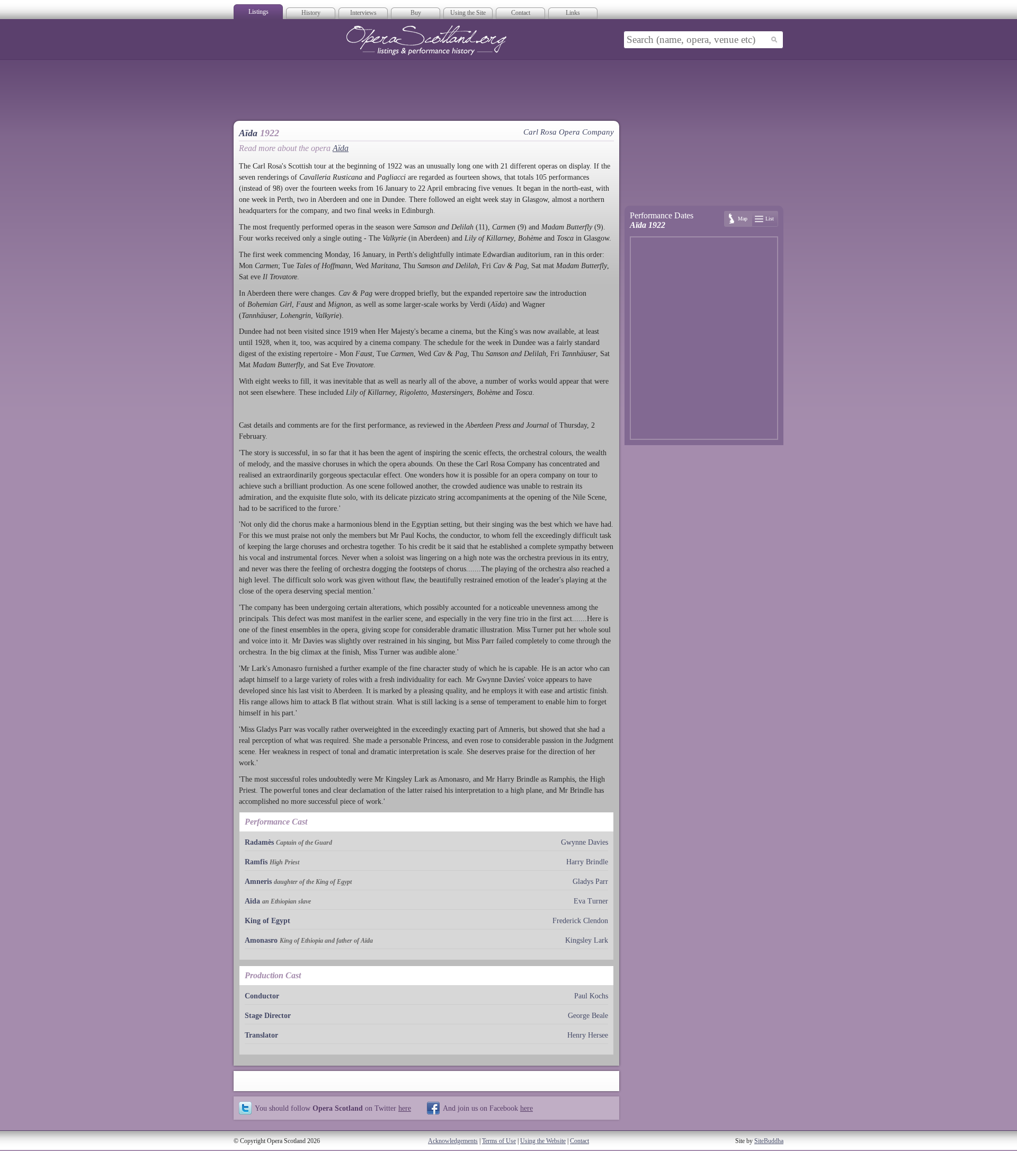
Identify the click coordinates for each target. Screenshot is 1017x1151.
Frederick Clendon (580, 921)
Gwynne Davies (584, 842)
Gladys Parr (590, 882)
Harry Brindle (587, 862)
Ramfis (256, 862)
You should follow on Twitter (333, 1108)
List (769, 219)
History (310, 12)
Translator (261, 1035)
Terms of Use (499, 1141)
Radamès (259, 842)
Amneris (258, 882)
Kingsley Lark (586, 940)
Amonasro (261, 940)
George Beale (588, 1016)
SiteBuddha (768, 1141)
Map (742, 219)
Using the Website (543, 1141)
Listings (258, 11)
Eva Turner (591, 901)
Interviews (363, 12)
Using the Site (468, 12)
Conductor (262, 996)
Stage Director (268, 1016)
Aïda (341, 148)
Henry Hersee (587, 1035)
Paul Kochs (591, 996)
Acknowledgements (453, 1141)
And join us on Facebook (488, 1108)
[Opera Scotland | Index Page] (426, 40)
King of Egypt (267, 921)
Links (573, 12)
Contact (520, 12)
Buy (416, 12)
